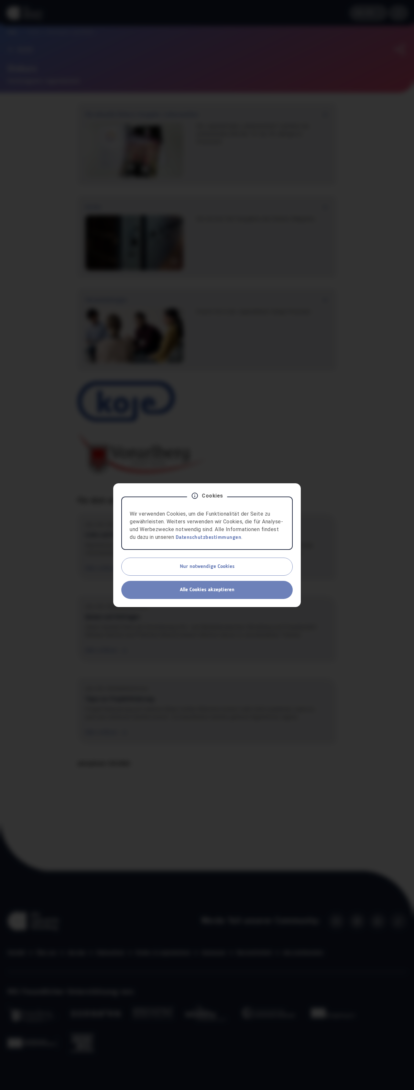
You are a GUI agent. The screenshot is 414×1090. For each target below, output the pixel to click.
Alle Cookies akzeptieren (207, 589)
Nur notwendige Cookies (207, 566)
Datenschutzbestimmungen (209, 537)
